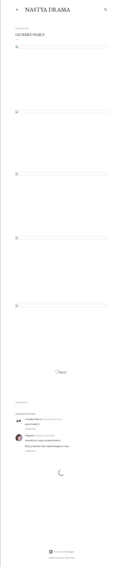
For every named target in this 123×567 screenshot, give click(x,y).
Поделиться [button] (21, 402)
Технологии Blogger (64, 551)
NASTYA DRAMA (47, 9)
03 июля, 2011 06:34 (45, 435)
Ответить (30, 429)
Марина (29, 435)
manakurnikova (33, 419)
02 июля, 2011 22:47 (52, 419)
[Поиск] (106, 9)
